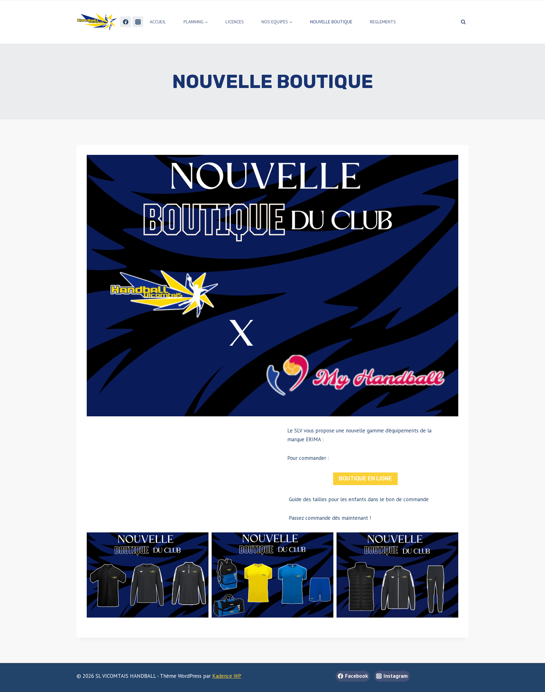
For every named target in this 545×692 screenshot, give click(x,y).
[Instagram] (137, 21)
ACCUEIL (158, 22)
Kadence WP (226, 675)
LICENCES (235, 22)
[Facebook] (125, 21)
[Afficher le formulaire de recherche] (463, 22)
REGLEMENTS (383, 22)
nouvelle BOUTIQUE (331, 22)
